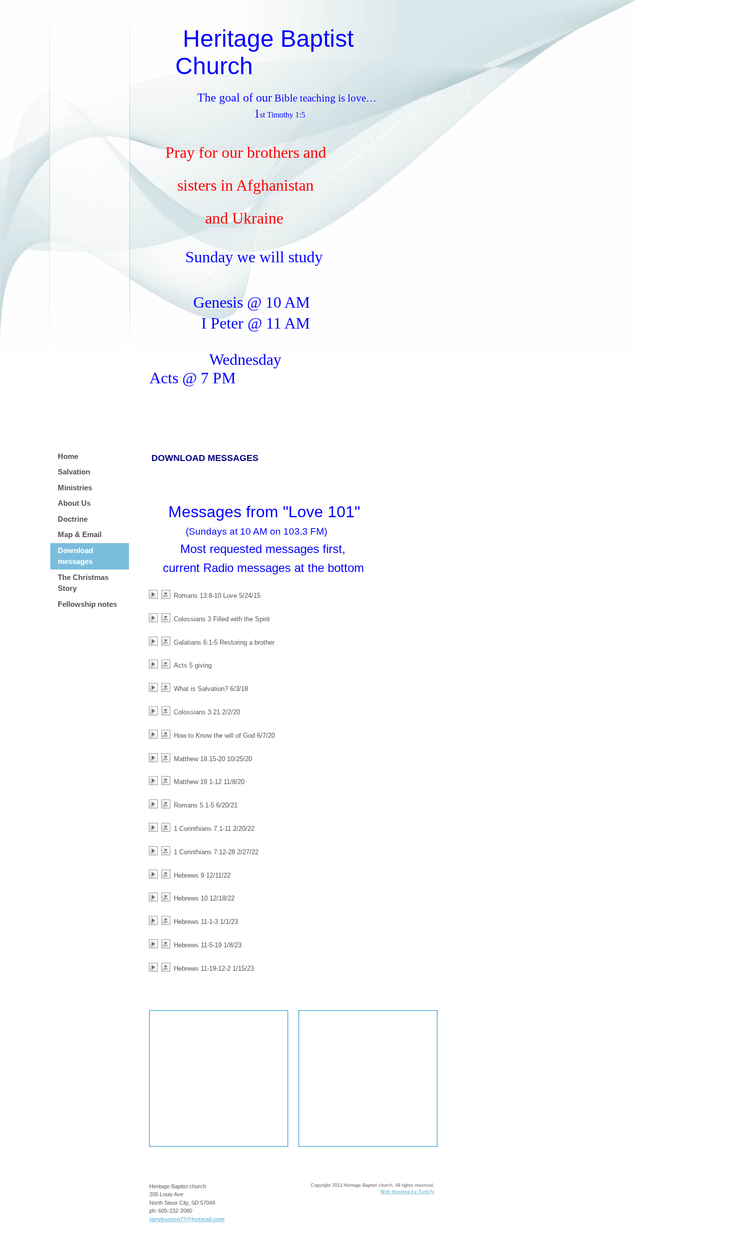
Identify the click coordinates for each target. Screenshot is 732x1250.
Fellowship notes (87, 604)
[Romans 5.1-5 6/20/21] (155, 803)
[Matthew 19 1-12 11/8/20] (155, 780)
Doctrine (73, 519)
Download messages (75, 556)
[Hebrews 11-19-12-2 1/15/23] (155, 967)
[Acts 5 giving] (155, 664)
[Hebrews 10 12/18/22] (155, 897)
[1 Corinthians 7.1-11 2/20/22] (155, 827)
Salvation (74, 471)
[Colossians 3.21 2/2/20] (155, 710)
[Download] (167, 594)
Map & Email (80, 534)
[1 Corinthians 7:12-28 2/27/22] (155, 850)
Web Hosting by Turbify (407, 1191)
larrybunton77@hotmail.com (187, 1219)
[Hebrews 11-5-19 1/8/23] (155, 943)
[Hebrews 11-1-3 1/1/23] (155, 920)
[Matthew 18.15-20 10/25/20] (155, 757)
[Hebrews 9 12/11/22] (155, 874)
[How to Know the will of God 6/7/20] (155, 734)
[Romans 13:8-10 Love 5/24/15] (155, 594)
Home (68, 456)
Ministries (75, 487)
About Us (74, 503)
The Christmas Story (83, 583)
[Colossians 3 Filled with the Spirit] (155, 617)
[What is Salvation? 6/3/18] (155, 687)
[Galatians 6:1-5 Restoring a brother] (155, 641)
